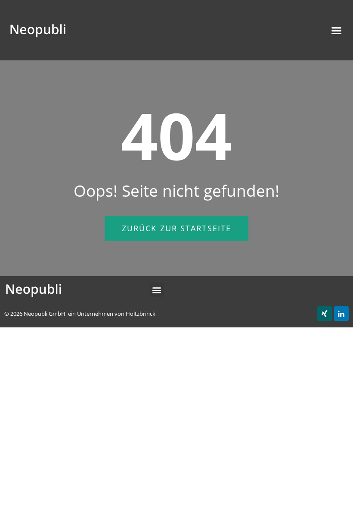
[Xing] (324, 313)
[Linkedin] (341, 313)
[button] (176, 228)
